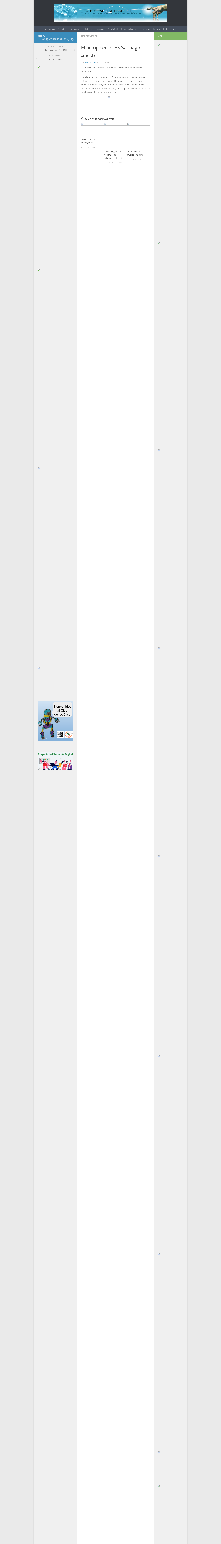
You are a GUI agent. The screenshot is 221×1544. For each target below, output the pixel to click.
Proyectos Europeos (129, 29)
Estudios (88, 29)
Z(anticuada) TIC (89, 36)
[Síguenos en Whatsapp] (65, 39)
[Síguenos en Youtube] (54, 39)
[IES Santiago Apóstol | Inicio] (110, 13)
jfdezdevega (90, 62)
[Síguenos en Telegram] (72, 39)
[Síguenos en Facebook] (47, 39)
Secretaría (62, 29)
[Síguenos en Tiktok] (68, 39)
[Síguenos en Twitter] (43, 39)
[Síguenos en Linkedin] (58, 39)
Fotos (174, 29)
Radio (165, 29)
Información (50, 29)
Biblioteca (100, 29)
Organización (76, 29)
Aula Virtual (113, 29)
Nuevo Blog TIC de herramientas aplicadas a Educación (114, 154)
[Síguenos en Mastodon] (61, 39)
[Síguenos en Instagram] (50, 39)
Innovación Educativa (151, 29)
